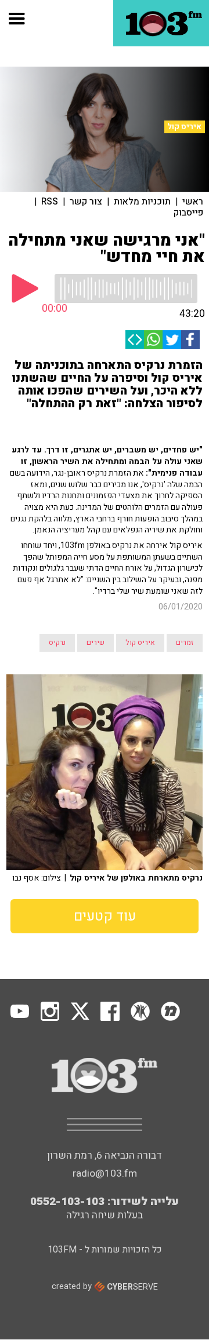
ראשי (192, 202)
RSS (49, 202)
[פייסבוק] (190, 339)
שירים (96, 642)
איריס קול (184, 127)
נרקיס (57, 642)
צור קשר (86, 202)
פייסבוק (188, 213)
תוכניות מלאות (142, 202)
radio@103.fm (105, 1173)
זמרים (184, 642)
